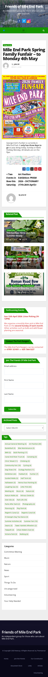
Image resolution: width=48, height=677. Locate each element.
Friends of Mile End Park (24, 6)
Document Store (16, 666)
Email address (10, 366)
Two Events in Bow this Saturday (22, 288)
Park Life (22, 500)
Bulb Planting (20, 452)
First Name (9, 380)
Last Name (9, 394)
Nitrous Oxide (27, 495)
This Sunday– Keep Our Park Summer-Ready (20, 234)
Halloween (10, 482)
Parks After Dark (12, 504)
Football (23, 474)
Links (30, 666)
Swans (8, 525)
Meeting (9, 491)
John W (16, 64)
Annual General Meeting (15, 444)
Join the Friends (19, 659)
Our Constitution (37, 659)
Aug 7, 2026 (12, 239)
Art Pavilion (35, 444)
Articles (40, 666)
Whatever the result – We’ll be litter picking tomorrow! (21, 261)
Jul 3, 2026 (12, 292)
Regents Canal (28, 513)
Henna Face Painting (27, 482)
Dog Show (10, 470)
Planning (9, 508)
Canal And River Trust (14, 457)
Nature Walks (11, 495)
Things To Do (7, 45)
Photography (29, 504)
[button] (43, 30)
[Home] (4, 30)
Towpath (9, 530)
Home (6, 659)
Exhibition (10, 474)
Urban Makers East (25, 530)
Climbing (25, 461)
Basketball (10, 448)
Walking (24, 534)
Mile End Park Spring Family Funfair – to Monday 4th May (24, 54)
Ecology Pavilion (26, 470)
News (6, 570)
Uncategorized (10, 588)
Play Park (21, 508)
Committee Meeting (13, 552)
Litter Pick (26, 487)
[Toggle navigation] (23, 30)
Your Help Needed (32, 256)
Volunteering (21, 230)
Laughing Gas (11, 487)
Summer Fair (30, 521)
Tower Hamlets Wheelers (26, 525)
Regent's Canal (12, 513)
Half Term (26, 478)
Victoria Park (11, 534)
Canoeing (32, 457)
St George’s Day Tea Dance (16, 517)
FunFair (34, 474)
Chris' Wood (11, 461)
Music (8, 286)
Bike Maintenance (26, 448)
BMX (8, 452)
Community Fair (13, 465)
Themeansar (41, 651)
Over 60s (9, 500)
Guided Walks (11, 478)
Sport (6, 576)
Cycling (27, 465)
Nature (30, 491)
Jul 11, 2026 (12, 266)
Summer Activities (13, 521)
